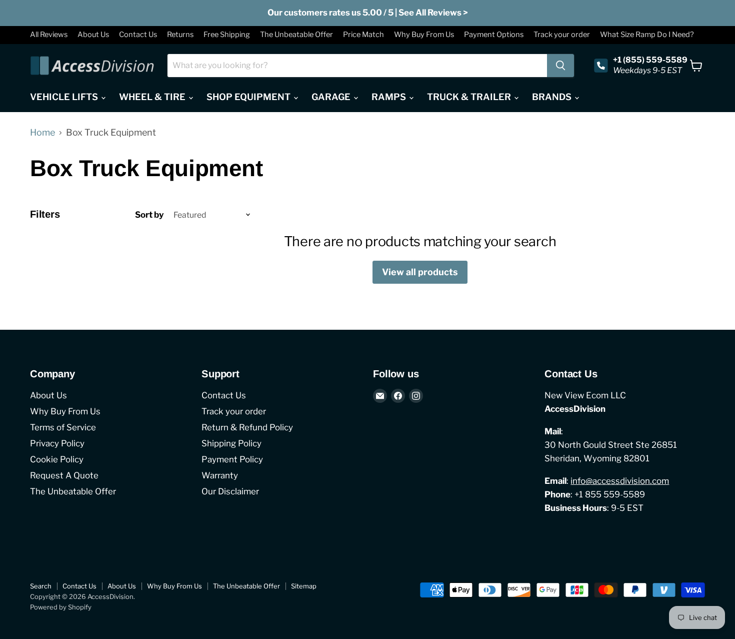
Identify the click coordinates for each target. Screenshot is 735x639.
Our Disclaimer (230, 491)
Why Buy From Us (424, 35)
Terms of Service (63, 427)
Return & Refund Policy (247, 427)
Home (42, 133)
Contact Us (138, 35)
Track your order (562, 35)
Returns (180, 35)
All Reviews (49, 35)
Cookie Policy (57, 459)
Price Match (363, 35)
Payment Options (494, 35)
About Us (93, 35)
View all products (420, 272)
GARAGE (332, 97)
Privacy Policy (57, 443)
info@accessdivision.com (619, 481)
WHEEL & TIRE (153, 97)
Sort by (149, 215)
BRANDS (553, 97)
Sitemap (303, 586)
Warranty (220, 475)
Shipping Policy (232, 443)
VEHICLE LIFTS (65, 97)
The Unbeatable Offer (296, 35)
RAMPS (390, 97)
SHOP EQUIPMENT (249, 97)
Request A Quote (64, 475)
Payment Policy (232, 459)
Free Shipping (227, 35)
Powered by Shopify (61, 607)
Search (41, 586)
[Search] (560, 65)
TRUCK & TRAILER (470, 97)
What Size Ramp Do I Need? (647, 35)
